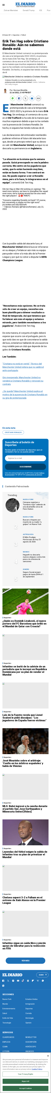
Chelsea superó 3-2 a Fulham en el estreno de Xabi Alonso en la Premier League (24, 900)
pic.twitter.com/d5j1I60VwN (14, 204)
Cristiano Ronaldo (13, 432)
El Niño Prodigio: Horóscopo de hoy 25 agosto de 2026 (32, 539)
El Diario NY (6, 35)
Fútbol (23, 35)
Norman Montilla (20, 90)
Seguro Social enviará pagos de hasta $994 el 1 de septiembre (33, 574)
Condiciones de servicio (34, 475)
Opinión (28, 1023)
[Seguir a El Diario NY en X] (8, 980)
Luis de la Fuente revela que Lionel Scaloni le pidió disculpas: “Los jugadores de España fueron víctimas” (24, 717)
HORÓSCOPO (31, 1047)
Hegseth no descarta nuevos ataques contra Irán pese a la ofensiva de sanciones (34, 558)
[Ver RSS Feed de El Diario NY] (3, 985)
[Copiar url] (38, 98)
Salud (4, 1013)
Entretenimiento (8, 1009)
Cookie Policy (37, 1069)
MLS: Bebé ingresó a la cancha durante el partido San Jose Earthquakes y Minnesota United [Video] (24, 809)
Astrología (28, 534)
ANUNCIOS (30, 1051)
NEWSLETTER (31, 1037)
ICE (40, 10)
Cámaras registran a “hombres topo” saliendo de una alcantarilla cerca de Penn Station (34, 505)
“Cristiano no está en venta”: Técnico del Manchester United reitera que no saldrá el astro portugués (23, 367)
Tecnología (6, 1023)
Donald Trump (29, 10)
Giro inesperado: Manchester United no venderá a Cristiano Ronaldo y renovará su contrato (22, 380)
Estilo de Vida (7, 1018)
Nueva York (28, 499)
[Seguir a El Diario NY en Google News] (28, 980)
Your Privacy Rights (25, 1074)
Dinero (26, 569)
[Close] (48, 1056)
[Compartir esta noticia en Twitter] (25, 98)
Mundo (26, 552)
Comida (29, 1013)
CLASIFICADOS (8, 1037)
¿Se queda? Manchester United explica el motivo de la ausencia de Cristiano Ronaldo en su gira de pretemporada (24, 394)
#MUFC (27, 196)
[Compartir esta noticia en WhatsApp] (12, 98)
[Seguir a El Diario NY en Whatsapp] (42, 980)
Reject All (25, 1081)
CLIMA (5, 1047)
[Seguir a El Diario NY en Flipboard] (32, 980)
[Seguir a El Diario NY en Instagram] (13, 980)
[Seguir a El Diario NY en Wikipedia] (37, 980)
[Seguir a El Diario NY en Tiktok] (23, 980)
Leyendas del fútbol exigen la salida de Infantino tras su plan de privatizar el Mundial (24, 854)
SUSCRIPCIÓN (31, 1042)
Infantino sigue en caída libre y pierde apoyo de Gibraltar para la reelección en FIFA (24, 946)
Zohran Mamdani (11, 10)
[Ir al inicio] (12, 974)
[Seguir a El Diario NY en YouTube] (18, 980)
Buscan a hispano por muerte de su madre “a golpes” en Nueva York (32, 522)
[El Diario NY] (25, 5)
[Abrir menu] (3, 5)
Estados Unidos (32, 999)
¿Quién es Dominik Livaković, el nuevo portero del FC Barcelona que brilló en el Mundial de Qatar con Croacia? (24, 623)
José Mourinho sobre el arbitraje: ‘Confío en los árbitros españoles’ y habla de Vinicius (22, 763)
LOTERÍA (5, 1051)
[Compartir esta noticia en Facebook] (19, 98)
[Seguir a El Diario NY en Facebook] (3, 980)
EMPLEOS (6, 1042)
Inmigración (30, 1004)
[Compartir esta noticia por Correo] (32, 98)
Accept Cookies (25, 1088)
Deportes (16, 35)
